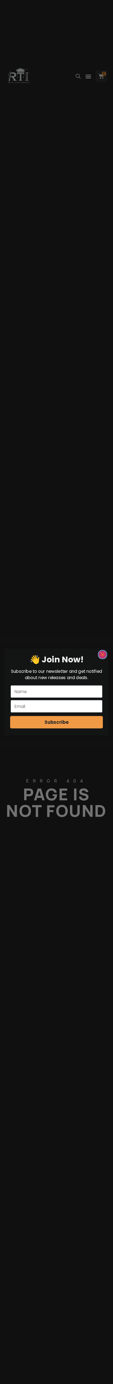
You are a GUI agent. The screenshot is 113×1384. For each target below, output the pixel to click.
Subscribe (56, 722)
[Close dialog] (102, 655)
